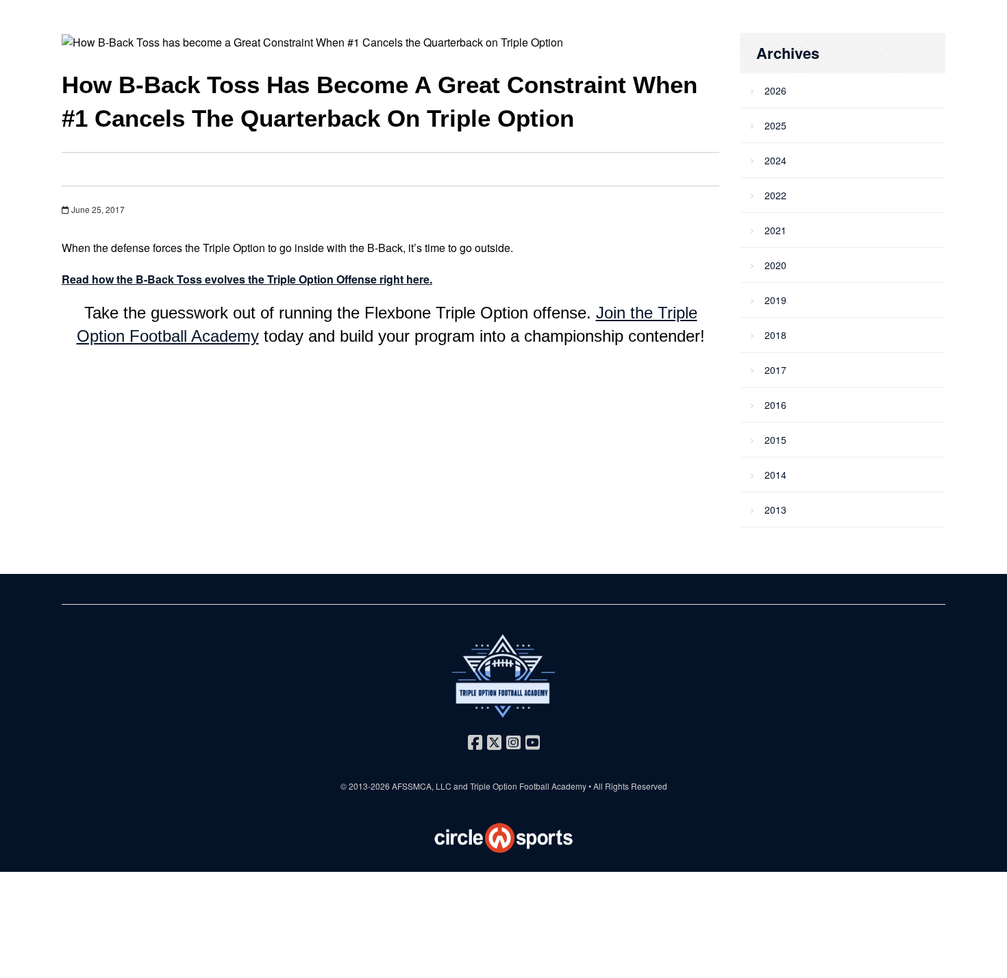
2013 (775, 509)
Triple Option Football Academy (528, 786)
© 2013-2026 (366, 786)
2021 (775, 230)
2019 (775, 300)
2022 (775, 195)
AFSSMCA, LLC (421, 786)
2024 (775, 160)
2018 (775, 335)
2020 (775, 265)
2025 (775, 125)
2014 (775, 474)
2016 (775, 405)
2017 (775, 370)
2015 (775, 440)
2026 (775, 90)
